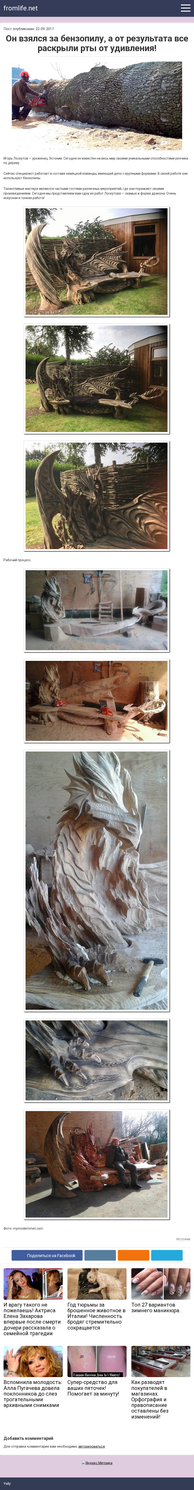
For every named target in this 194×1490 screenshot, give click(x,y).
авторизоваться (91, 1446)
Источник (183, 1239)
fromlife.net (21, 8)
